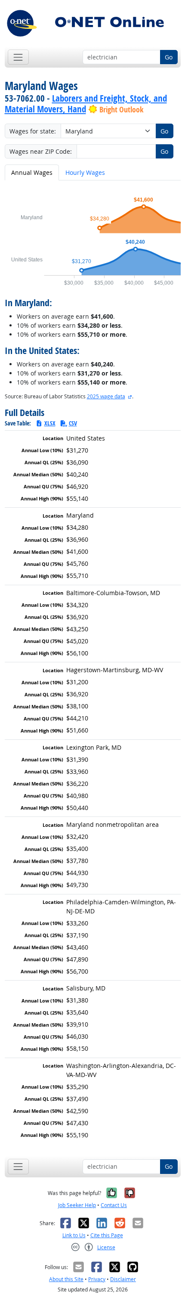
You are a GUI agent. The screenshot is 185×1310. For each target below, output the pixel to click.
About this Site (66, 1279)
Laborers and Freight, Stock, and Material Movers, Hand (86, 103)
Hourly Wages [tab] (85, 172)
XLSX (50, 423)
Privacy (96, 1279)
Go (169, 57)
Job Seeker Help (77, 1205)
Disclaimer (123, 1279)
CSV (73, 423)
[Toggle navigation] (18, 57)
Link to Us (74, 1235)
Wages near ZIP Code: (40, 151)
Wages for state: (32, 131)
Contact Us (114, 1205)
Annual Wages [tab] (31, 172)
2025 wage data (106, 396)
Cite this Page (106, 1235)
